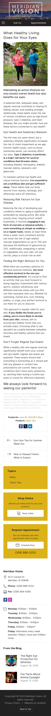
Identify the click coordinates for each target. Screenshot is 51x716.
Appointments (38, 22)
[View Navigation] (4, 22)
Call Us (17, 22)
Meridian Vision (34, 696)
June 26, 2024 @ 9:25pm (31, 417)
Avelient (41, 702)
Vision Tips (31, 420)
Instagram (10, 600)
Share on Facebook (21, 426)
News (13, 477)
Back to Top (25, 709)
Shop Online (27, 513)
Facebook (5, 600)
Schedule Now (28, 545)
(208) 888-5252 (21, 586)
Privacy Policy (12, 702)
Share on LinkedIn (30, 426)
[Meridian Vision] (25, 9)
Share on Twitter (25, 426)
